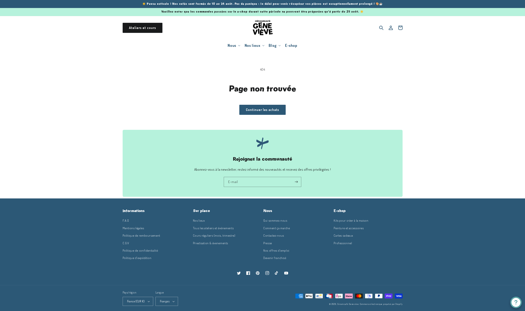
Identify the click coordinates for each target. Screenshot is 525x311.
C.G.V (126, 243)
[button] (233, 45)
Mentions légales (133, 228)
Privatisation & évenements (210, 243)
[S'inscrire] (296, 182)
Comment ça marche (276, 228)
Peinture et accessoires (349, 228)
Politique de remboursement (141, 235)
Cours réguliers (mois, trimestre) (214, 235)
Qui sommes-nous (275, 220)
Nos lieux (199, 220)
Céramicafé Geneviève (348, 304)
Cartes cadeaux (343, 235)
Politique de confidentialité (140, 250)
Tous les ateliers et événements (213, 228)
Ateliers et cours (142, 28)
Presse (267, 243)
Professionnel (343, 243)
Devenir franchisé (274, 258)
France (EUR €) (136, 301)
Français (164, 301)
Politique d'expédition (137, 258)
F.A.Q (126, 220)
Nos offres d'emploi (276, 250)
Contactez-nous (273, 235)
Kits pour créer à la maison (351, 220)
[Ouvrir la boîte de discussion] (516, 302)
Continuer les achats (262, 110)
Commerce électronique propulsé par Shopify (381, 304)
